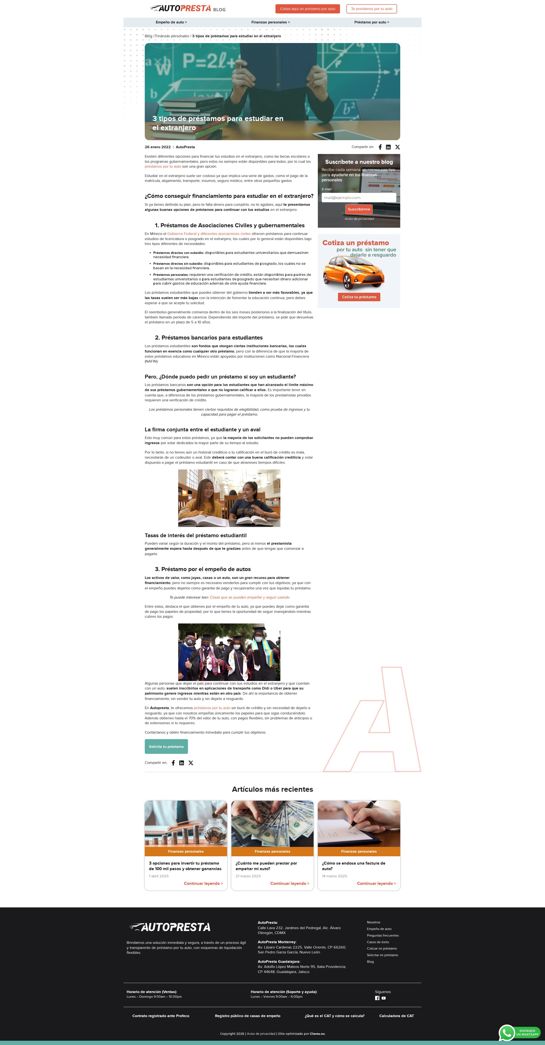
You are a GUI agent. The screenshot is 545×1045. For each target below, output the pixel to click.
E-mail (326, 189)
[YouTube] (384, 997)
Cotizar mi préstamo (382, 948)
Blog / (150, 36)
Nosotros (373, 922)
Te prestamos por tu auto (371, 9)
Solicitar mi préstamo (382, 955)
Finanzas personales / (173, 36)
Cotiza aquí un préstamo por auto (307, 9)
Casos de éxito (378, 942)
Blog (370, 962)
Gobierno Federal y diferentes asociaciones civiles (209, 234)
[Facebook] (377, 997)
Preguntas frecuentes (383, 935)
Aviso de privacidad (261, 1034)
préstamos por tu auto (163, 166)
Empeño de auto (379, 929)
